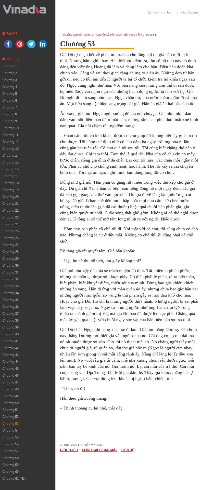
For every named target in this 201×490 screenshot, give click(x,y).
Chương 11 (10, 135)
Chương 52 (10, 417)
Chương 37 (10, 313)
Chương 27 (10, 245)
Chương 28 (10, 252)
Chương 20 (10, 197)
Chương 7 (9, 107)
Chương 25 (10, 231)
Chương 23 (10, 217)
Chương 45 (10, 368)
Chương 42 (10, 348)
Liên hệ (127, 450)
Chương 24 (10, 224)
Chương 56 (10, 444)
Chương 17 (10, 176)
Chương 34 (10, 293)
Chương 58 (10, 458)
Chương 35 (10, 300)
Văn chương (190, 12)
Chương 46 (10, 375)
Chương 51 (10, 410)
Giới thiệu (69, 450)
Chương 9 (9, 121)
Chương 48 (10, 389)
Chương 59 (10, 465)
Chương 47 (10, 382)
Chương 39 (10, 327)
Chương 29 (10, 258)
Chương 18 (10, 183)
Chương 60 (10, 472)
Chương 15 (10, 162)
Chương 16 (10, 169)
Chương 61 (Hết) (14, 478)
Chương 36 (10, 307)
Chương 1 (9, 66)
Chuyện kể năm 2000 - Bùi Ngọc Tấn (118, 34)
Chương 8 (9, 114)
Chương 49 (10, 396)
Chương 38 (10, 320)
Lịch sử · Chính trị (160, 12)
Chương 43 (10, 355)
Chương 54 (10, 430)
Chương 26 (10, 238)
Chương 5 (9, 93)
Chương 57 (10, 451)
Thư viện (65, 34)
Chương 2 (9, 73)
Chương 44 (10, 362)
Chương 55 (10, 437)
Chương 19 (10, 190)
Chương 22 (10, 210)
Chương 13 (10, 148)
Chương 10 (10, 128)
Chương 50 (10, 403)
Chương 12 (10, 142)
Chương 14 (10, 155)
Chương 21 (10, 203)
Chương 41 (10, 341)
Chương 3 (9, 80)
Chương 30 (10, 265)
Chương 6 (9, 100)
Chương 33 (10, 286)
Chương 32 (10, 279)
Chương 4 (9, 87)
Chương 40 (10, 334)
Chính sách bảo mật (99, 450)
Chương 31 (10, 272)
